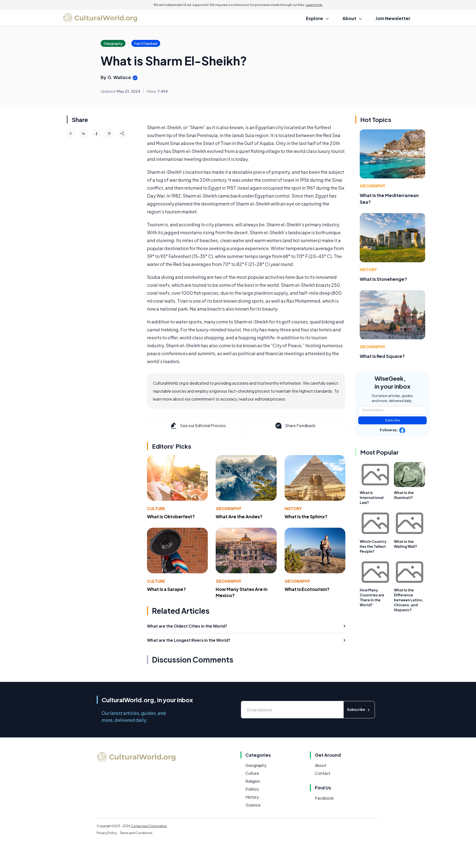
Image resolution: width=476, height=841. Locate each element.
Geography (228, 508)
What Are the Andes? (239, 516)
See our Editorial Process (203, 425)
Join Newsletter (393, 18)
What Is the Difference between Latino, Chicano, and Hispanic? (408, 600)
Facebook (324, 798)
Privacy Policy (107, 833)
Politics (252, 789)
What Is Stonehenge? (383, 279)
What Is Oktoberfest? (171, 516)
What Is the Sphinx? (306, 516)
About (320, 765)
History (293, 508)
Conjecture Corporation (149, 826)
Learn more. (314, 5)
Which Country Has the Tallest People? (373, 546)
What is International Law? (372, 497)
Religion (252, 781)
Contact (322, 773)
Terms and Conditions (136, 833)
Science (253, 805)
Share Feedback (300, 425)
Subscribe (392, 420)
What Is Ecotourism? (307, 589)
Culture (156, 508)
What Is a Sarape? (166, 589)
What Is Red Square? (382, 356)
